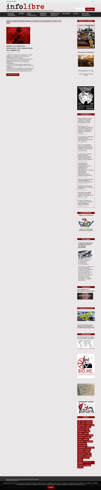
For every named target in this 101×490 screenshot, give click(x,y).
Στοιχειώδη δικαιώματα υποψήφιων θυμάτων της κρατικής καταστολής (85, 245)
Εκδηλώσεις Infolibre (86, 21)
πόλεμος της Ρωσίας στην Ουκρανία (84, 462)
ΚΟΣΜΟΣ (21, 13)
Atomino (16, 481)
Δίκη (83, 423)
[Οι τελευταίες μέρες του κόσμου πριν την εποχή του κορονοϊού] (85, 348)
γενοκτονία (80, 437)
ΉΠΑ (79, 421)
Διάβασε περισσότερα (12, 74)
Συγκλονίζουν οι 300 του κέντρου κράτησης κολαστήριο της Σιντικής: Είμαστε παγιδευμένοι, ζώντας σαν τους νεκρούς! (85, 156)
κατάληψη (80, 449)
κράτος (89, 453)
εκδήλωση (85, 439)
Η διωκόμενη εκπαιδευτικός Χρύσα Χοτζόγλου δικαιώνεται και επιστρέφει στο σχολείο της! (86, 139)
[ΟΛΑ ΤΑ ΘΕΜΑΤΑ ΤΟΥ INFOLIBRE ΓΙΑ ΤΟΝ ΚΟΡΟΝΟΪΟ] (85, 299)
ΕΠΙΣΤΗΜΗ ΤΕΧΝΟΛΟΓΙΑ (86, 14)
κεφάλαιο (87, 451)
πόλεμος (80, 460)
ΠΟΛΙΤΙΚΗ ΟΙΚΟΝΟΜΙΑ (11, 14)
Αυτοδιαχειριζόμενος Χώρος (86, 70)
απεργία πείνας (82, 435)
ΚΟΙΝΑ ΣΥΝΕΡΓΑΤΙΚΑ (31, 14)
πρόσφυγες (86, 457)
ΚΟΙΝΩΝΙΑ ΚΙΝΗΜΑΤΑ (43, 14)
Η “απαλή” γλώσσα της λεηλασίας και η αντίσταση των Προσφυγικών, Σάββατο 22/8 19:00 (85, 202)
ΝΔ (83, 427)
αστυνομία (90, 435)
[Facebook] (92, 1)
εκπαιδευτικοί (88, 441)
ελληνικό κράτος (82, 443)
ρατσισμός (80, 465)
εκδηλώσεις (81, 441)
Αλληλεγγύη (89, 421)
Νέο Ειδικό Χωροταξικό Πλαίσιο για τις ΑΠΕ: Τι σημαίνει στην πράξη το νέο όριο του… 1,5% (85, 194)
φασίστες (80, 467)
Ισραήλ (88, 425)
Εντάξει (51, 487)
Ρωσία (86, 429)
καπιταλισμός (90, 447)
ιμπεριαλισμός (81, 447)
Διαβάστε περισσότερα (85, 279)
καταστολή (80, 451)
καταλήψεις (87, 449)
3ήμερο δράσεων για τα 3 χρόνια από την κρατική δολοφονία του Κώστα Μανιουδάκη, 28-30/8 (85, 120)
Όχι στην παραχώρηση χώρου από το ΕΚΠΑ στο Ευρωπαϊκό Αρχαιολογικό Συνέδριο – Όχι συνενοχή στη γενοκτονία (85, 147)
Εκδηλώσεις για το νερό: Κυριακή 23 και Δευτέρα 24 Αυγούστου (85, 187)
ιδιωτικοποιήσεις (82, 445)
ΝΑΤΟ (79, 427)
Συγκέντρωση (81, 431)
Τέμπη (87, 431)
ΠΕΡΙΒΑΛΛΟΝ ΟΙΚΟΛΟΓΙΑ (55, 14)
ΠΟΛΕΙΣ (75, 13)
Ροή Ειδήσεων (86, 114)
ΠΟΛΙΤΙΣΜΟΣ (66, 13)
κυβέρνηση (80, 455)
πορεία (80, 457)
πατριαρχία (88, 455)
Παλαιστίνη (81, 429)
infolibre (19, 52)
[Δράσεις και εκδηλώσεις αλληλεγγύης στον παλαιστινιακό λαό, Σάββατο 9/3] (20, 36)
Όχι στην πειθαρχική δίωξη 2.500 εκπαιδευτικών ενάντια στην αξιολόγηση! (85, 181)
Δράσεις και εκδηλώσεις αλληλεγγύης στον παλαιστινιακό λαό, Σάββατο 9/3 (19, 48)
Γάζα (79, 423)
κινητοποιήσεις (82, 453)
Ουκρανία (88, 427)
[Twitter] (94, 1)
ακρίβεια (80, 433)
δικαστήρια (88, 437)
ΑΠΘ (83, 421)
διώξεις (80, 439)
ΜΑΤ (92, 425)
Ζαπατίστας (89, 423)
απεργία (86, 433)
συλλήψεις (87, 465)
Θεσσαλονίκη (81, 425)
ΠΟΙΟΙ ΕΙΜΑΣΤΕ (82, 52)
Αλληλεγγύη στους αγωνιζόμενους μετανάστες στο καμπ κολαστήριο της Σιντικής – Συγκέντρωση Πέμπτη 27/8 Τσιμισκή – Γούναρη (85, 130)
